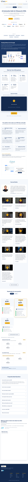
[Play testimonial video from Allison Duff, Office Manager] (20, 215)
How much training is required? (14, 390)
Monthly (12, 293)
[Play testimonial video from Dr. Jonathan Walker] (20, 231)
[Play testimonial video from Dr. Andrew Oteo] (7, 231)
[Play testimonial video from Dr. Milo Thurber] (7, 250)
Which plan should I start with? (14, 400)
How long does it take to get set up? (14, 396)
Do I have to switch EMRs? (14, 409)
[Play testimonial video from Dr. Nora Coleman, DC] (7, 200)
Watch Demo (10, 18)
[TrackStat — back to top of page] (4, 1)
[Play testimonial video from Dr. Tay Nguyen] (20, 250)
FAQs (16, 474)
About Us (11, 474)
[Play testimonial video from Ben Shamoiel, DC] (7, 268)
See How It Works (17, 18)
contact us (10, 368)
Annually (16, 293)
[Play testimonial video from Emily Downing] (20, 200)
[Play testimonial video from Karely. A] (7, 215)
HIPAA (23, 474)
